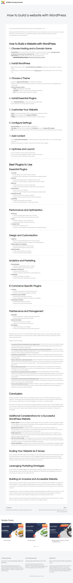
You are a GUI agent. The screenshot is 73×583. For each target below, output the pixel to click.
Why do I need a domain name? (18, 366)
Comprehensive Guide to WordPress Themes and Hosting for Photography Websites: (31, 349)
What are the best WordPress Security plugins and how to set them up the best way (53, 509)
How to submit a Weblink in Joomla (19, 383)
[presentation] (12, 530)
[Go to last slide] (3, 534)
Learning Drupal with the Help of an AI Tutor (35, 561)
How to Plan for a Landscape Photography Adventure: (23, 371)
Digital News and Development (18, 354)
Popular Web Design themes (18, 87)
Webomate (52, 558)
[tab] (34, 546)
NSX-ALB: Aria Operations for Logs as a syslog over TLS (19, 509)
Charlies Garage (6, 558)
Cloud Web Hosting (30, 558)
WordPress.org (37, 70)
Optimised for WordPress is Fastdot (29, 57)
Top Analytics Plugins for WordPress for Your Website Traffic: (25, 344)
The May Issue (6, 540)
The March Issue (31, 540)
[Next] (70, 534)
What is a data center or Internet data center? (21, 359)
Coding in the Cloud (36, 12)
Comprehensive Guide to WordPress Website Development (25, 378)
